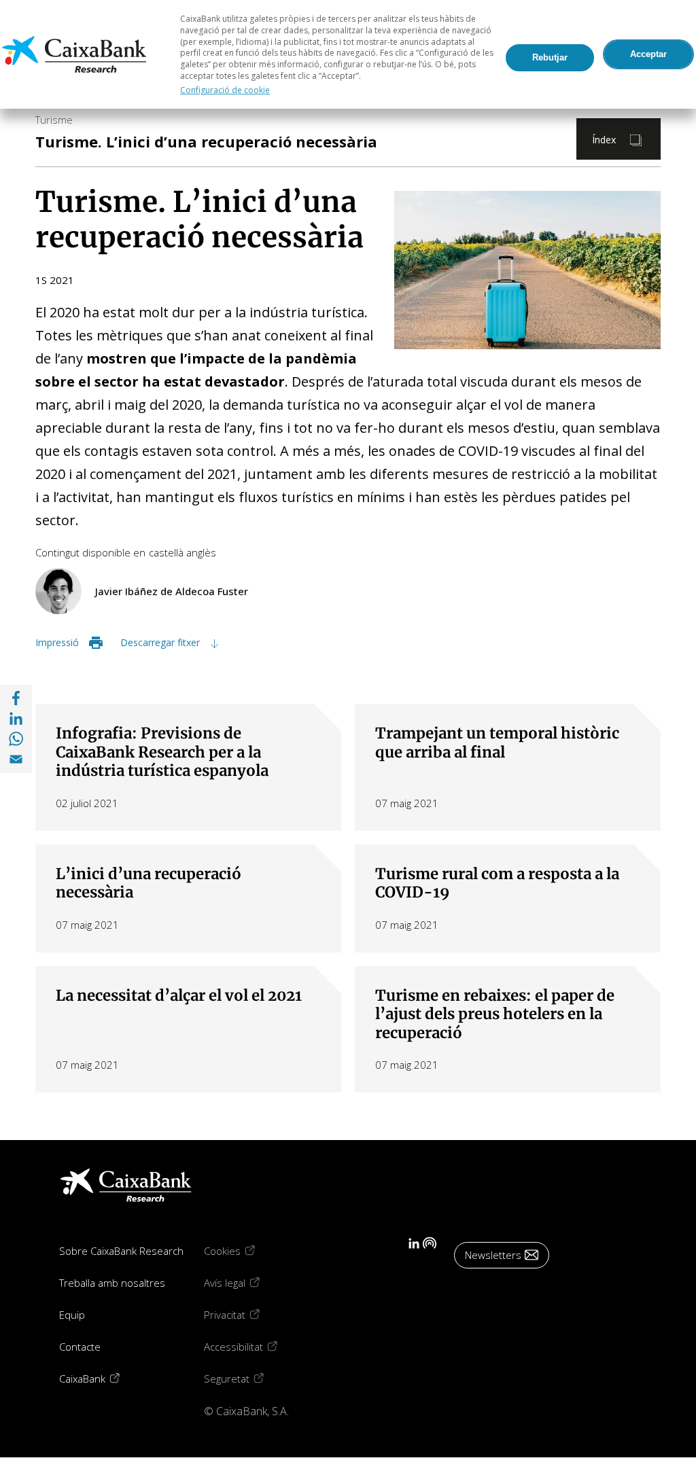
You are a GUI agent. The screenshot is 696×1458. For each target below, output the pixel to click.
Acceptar (648, 54)
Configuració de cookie (225, 90)
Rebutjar (550, 57)
